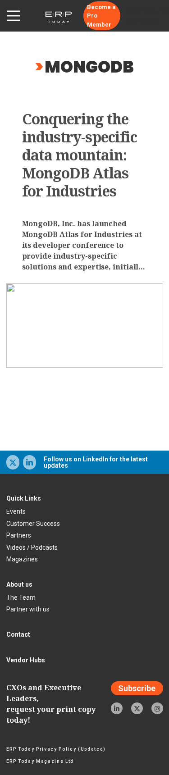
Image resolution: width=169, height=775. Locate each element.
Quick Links (23, 498)
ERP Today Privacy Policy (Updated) (56, 749)
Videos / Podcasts (32, 547)
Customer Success (33, 523)
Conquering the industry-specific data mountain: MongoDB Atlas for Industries (79, 155)
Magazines (22, 559)
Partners (18, 535)
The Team (21, 597)
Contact (18, 634)
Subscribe (136, 688)
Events (16, 511)
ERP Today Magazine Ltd (40, 761)
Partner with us (28, 609)
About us (19, 584)
